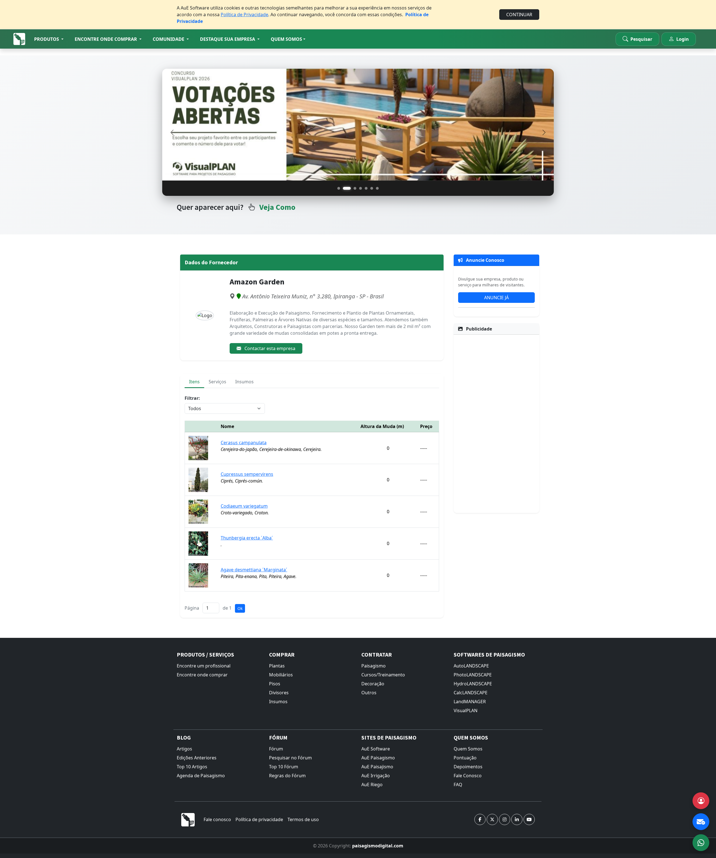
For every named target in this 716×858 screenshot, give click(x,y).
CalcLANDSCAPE (470, 693)
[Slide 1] (338, 188)
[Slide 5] (366, 188)
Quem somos (286, 39)
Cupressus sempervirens (247, 474)
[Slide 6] (371, 188)
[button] (49, 39)
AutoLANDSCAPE (471, 666)
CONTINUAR (519, 14)
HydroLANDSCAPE (473, 684)
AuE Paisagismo (378, 758)
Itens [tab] (194, 382)
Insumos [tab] (244, 382)
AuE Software (375, 749)
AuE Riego (372, 784)
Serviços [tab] (217, 382)
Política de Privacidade (244, 14)
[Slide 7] (377, 188)
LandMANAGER (470, 701)
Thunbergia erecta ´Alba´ (247, 538)
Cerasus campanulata (244, 442)
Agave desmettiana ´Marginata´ (254, 570)
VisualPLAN (465, 710)
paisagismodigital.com (377, 846)
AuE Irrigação (375, 776)
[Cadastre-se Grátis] (701, 800)
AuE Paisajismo (377, 767)
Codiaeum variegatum (244, 506)
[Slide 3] (355, 188)
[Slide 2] (347, 188)
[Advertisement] (496, 423)
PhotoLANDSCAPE (473, 675)
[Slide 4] (360, 188)
